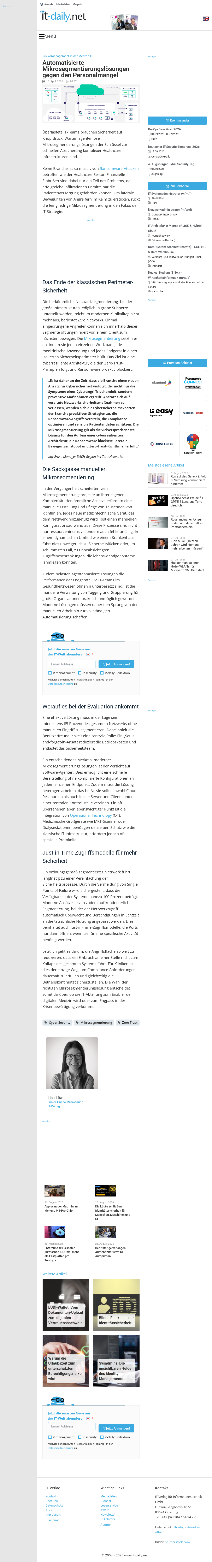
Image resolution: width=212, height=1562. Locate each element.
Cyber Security (59, 1022)
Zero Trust (129, 1022)
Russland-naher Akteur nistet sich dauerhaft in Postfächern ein (186, 523)
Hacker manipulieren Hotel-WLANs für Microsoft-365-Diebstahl (187, 566)
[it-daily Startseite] (70, 16)
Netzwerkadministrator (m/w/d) (170, 210)
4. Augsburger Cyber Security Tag (171, 164)
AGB (49, 1510)
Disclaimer (53, 1520)
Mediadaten (108, 1496)
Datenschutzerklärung (60, 683)
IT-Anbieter (107, 1519)
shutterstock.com (177, 1542)
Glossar (105, 1501)
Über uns (52, 1501)
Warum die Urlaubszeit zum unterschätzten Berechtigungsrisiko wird (65, 1368)
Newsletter (108, 1514)
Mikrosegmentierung (102, 338)
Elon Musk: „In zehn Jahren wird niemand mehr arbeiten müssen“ (186, 544)
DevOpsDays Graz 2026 (164, 129)
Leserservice (109, 1505)
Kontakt (51, 1496)
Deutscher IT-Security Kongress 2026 (174, 147)
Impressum (53, 1514)
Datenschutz (54, 1505)
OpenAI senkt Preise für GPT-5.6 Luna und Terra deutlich (187, 501)
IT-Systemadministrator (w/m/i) (170, 194)
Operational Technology (91, 815)
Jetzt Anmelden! (118, 664)
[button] (47, 36)
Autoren (105, 1525)
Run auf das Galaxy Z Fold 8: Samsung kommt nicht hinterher (188, 480)
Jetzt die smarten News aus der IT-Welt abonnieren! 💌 (69, 651)
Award (104, 1510)
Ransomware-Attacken (119, 168)
